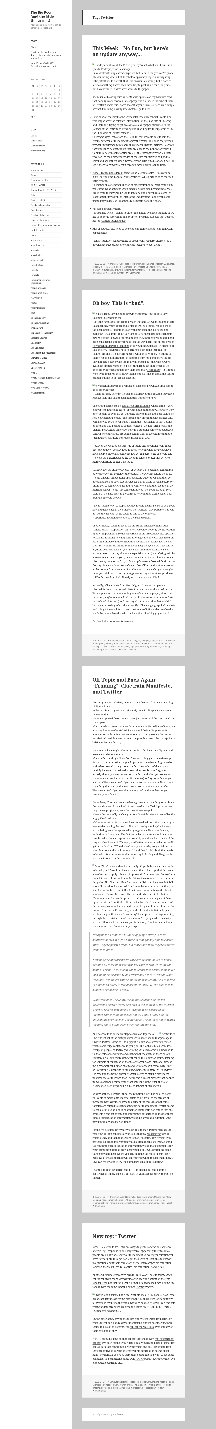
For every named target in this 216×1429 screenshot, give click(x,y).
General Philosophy (40, 220)
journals (96, 272)
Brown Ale (163, 643)
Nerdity (34, 270)
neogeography (38, 260)
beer (155, 643)
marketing (131, 1203)
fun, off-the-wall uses (142, 1326)
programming (151, 1203)
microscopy (136, 1387)
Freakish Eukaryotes (40, 215)
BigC (104, 1251)
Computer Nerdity (39, 180)
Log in (34, 135)
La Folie (104, 646)
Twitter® (101, 105)
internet (121, 1203)
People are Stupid (39, 293)
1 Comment (100, 1206)
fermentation (138, 269)
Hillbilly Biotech (38, 230)
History (34, 235)
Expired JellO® (38, 200)
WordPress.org (38, 150)
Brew (33, 175)
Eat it (33, 195)
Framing (113, 1203)
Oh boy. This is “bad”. (118, 303)
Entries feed (36, 140)
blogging (131, 1200)
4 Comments (134, 272)
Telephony (36, 342)
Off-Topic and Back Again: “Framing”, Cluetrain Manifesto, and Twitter (132, 685)
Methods (35, 250)
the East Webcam (125, 565)
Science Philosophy (40, 322)
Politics (34, 303)
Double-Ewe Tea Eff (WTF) (43, 190)
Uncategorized (38, 367)
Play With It (36, 298)
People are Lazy (38, 288)
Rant (33, 312)
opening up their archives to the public (135, 149)
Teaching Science (39, 337)
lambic (121, 646)
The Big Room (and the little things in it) (42, 16)
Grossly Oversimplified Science (45, 225)
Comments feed (38, 145)
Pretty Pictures (38, 307)
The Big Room (37, 347)
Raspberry (97, 649)
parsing (140, 1203)
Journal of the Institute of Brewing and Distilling (120, 129)
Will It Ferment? (38, 392)
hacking (167, 269)
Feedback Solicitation (41, 205)
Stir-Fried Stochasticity (42, 332)
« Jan (33, 116)
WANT (34, 372)
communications (100, 1203)
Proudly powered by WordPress (107, 1414)
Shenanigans (37, 327)
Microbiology (37, 255)
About (33, 47)
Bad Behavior (8, 1423)
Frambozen (153, 369)
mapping (125, 1387)
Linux (113, 272)
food (148, 269)
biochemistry (37, 170)
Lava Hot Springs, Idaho (136, 405)
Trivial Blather (38, 362)
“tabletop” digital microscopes (138, 1263)
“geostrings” (154, 1133)
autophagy (109, 269)
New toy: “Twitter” (115, 1236)
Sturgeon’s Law (156, 1066)
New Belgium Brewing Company (110, 345)
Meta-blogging (38, 245)
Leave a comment (129, 649)
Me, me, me (36, 240)
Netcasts (35, 275)
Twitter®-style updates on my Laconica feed (146, 97)
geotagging (106, 1387)
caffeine (127, 269)
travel (106, 649)
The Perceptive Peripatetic (43, 352)
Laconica (105, 272)
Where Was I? (37, 382)
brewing (119, 269)
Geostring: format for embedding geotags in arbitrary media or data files (46, 55)
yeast (169, 1203)
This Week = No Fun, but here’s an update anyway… (130, 51)
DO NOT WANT (38, 185)
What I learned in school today (45, 377)
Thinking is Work (39, 357)
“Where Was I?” (101, 529)
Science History (38, 317)
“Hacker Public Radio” (113, 220)
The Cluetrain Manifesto (118, 882)
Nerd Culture (37, 265)
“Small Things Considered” (107, 173)
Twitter (120, 272)
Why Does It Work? (40, 387)
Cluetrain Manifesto (154, 1200)
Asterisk (148, 643)
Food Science (37, 210)
